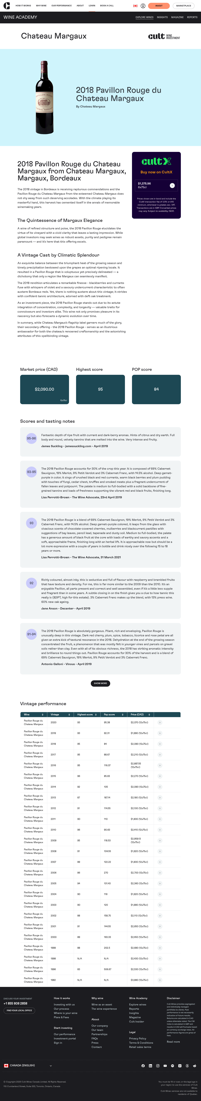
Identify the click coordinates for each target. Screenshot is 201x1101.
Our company (100, 1026)
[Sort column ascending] (43, 714)
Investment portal (65, 1038)
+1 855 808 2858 (15, 1003)
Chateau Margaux (54, 36)
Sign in (58, 1043)
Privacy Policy (137, 1038)
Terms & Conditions (141, 1043)
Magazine (177, 17)
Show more (100, 683)
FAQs (95, 1038)
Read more (173, 1042)
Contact (97, 1047)
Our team (97, 1030)
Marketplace (183, 6)
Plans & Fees (61, 1017)
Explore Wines (144, 17)
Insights (162, 17)
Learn (92, 6)
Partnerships (99, 1034)
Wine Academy (138, 998)
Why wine (41, 6)
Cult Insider (136, 1021)
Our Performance (62, 6)
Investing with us (64, 1004)
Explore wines (137, 1004)
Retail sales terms (140, 1047)
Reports (192, 17)
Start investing (63, 1028)
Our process (61, 1009)
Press (95, 1043)
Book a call (107, 6)
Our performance (64, 1034)
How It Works (23, 6)
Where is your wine (65, 1013)
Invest (158, 6)
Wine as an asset (102, 1004)
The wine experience (104, 1009)
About (80, 6)
